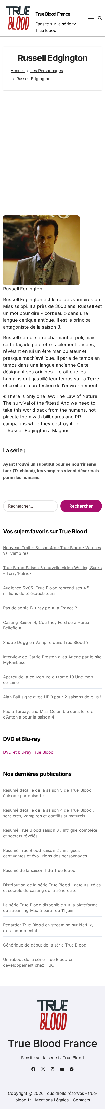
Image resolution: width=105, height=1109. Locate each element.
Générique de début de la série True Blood (44, 945)
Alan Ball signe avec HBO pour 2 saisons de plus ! (52, 696)
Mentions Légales (52, 1099)
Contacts (81, 1099)
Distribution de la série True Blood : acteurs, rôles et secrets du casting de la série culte (52, 887)
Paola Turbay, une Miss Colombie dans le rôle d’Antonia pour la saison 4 (48, 714)
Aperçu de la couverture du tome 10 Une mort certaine (48, 679)
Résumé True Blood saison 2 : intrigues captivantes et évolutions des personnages (45, 853)
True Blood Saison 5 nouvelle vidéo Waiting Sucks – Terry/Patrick (52, 570)
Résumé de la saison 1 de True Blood (39, 870)
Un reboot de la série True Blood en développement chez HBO (38, 962)
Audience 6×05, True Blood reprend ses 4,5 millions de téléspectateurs (46, 590)
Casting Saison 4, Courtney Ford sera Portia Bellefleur (46, 625)
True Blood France (52, 14)
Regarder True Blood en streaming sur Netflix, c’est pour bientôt (48, 927)
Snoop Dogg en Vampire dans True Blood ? (45, 642)
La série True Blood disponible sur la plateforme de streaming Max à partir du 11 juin (50, 907)
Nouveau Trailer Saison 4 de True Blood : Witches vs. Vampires (52, 550)
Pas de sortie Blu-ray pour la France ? (40, 607)
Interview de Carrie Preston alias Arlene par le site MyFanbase (52, 659)
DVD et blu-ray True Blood (28, 752)
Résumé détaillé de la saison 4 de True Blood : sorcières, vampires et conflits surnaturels (48, 813)
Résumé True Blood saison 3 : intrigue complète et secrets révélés (50, 833)
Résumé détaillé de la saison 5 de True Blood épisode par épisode (47, 793)
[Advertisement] (52, 153)
